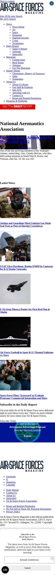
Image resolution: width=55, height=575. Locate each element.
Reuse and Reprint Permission (26, 98)
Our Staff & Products (22, 87)
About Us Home (20, 84)
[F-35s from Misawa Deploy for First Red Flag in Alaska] (15, 303)
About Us (11, 81)
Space (15, 32)
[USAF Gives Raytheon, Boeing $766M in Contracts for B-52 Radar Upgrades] (15, 260)
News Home (18, 27)
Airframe (16, 51)
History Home (13, 70)
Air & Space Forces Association (21, 501)
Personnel (17, 35)
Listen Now (27, 441)
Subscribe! (17, 54)
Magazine (11, 57)
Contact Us (17, 95)
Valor (14, 76)
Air (13, 29)
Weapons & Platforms (16, 101)
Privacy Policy (13, 511)
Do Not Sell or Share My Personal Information (28, 509)
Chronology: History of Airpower (28, 73)
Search (19, 16)
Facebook (11, 476)
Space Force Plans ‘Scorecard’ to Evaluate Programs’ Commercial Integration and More (23, 396)
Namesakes (17, 79)
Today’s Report (19, 49)
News (9, 24)
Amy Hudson (24, 148)
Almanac (16, 65)
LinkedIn (10, 485)
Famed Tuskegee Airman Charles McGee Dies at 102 (26, 139)
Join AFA (4, 16)
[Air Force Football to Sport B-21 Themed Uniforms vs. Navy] (15, 346)
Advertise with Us (21, 92)
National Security (20, 38)
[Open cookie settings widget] (5, 569)
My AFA (4, 19)
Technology (18, 43)
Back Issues (18, 62)
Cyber (15, 40)
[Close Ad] (52, 558)
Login (12, 16)
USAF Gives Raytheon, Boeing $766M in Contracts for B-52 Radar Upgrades (26, 267)
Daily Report (12, 46)
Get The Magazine (21, 68)
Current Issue (18, 60)
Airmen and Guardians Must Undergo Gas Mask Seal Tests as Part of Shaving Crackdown (25, 224)
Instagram (11, 482)
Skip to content (7, 1)
